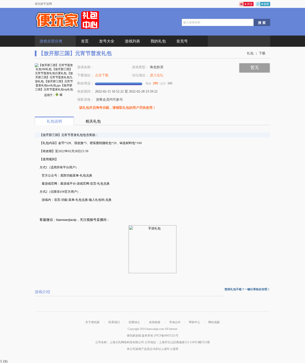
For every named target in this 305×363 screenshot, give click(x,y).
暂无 (254, 67)
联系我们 (114, 322)
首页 (85, 41)
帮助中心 (194, 322)
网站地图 (214, 322)
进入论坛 (156, 75)
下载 (262, 53)
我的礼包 (158, 41)
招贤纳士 (134, 322)
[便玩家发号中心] (67, 20)
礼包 (250, 53)
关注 (250, 4)
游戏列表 (132, 41)
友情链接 (154, 322)
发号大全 (106, 41)
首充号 (182, 41)
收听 (266, 4)
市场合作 (175, 322)
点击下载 (101, 75)
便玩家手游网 (43, 3)
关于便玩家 (92, 322)
